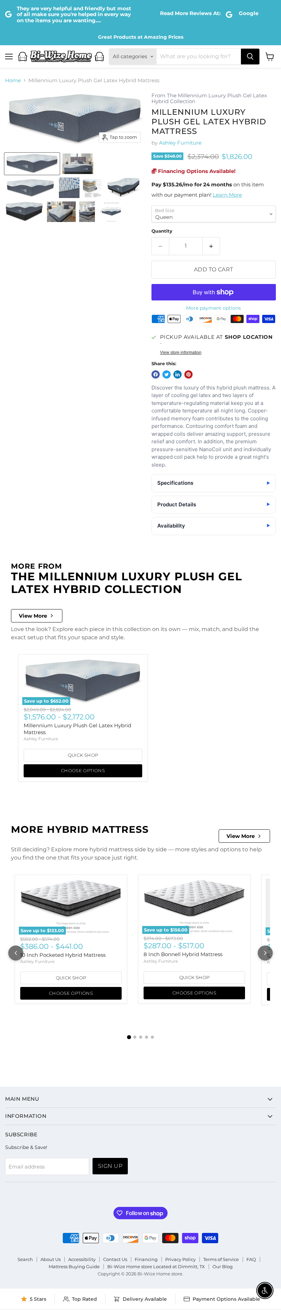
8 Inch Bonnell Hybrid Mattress (183, 954)
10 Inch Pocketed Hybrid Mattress (63, 955)
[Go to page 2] (134, 1037)
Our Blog (222, 1266)
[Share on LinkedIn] (177, 374)
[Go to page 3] (140, 1037)
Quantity (161, 231)
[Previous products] (15, 953)
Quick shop (83, 755)
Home (13, 80)
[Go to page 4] (146, 1037)
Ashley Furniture (180, 142)
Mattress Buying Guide (74, 1266)
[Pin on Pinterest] (188, 374)
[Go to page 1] (129, 1037)
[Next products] (265, 953)
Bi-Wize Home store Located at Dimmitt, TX (156, 1266)
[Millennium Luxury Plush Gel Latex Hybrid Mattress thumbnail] (32, 164)
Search (25, 1259)
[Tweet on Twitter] (166, 374)
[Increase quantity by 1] (211, 246)
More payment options (213, 308)
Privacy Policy (180, 1259)
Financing (146, 1259)
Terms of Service (221, 1259)
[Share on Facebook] (155, 374)
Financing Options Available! (196, 171)
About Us (50, 1259)
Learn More (227, 194)
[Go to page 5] (152, 1037)
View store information (180, 352)
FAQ (251, 1259)
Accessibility (82, 1259)
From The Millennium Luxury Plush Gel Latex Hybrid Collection (209, 98)
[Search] (250, 56)
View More (33, 616)
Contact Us (115, 1259)
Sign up (110, 1166)
